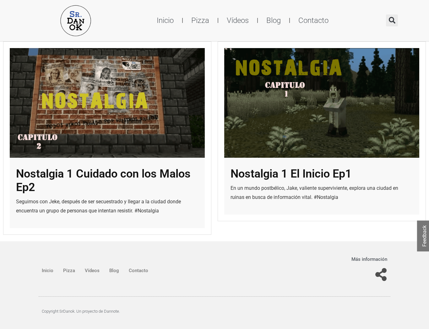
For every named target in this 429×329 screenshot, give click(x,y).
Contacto (313, 20)
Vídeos (238, 20)
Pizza (200, 20)
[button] (392, 20)
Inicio (165, 20)
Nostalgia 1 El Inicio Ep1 (291, 173)
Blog (273, 20)
